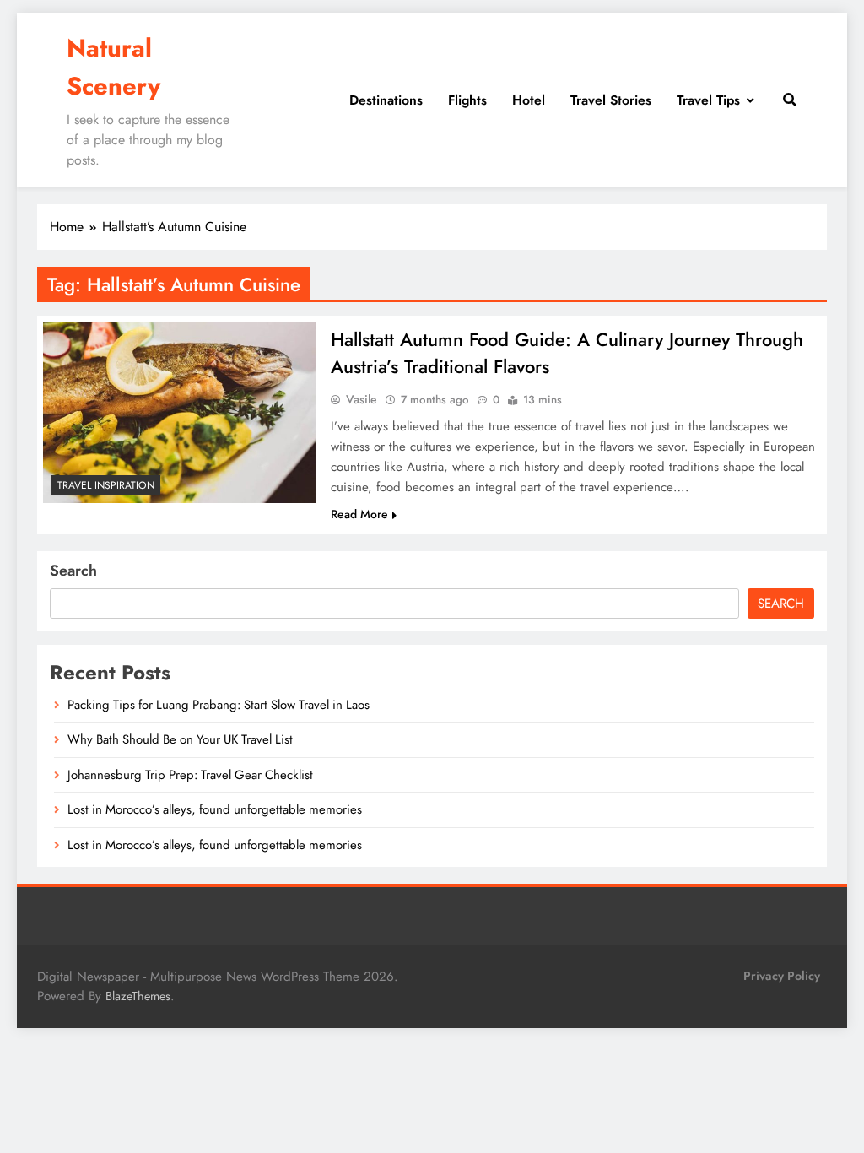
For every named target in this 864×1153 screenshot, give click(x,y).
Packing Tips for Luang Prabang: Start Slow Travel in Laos (219, 705)
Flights (467, 100)
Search (73, 571)
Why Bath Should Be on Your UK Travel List (180, 739)
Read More (359, 514)
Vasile (361, 399)
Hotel (528, 100)
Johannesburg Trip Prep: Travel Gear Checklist (190, 775)
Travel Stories (610, 100)
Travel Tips (708, 100)
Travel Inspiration (105, 485)
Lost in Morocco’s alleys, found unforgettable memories (215, 809)
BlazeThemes (137, 996)
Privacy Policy (781, 975)
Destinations (386, 100)
